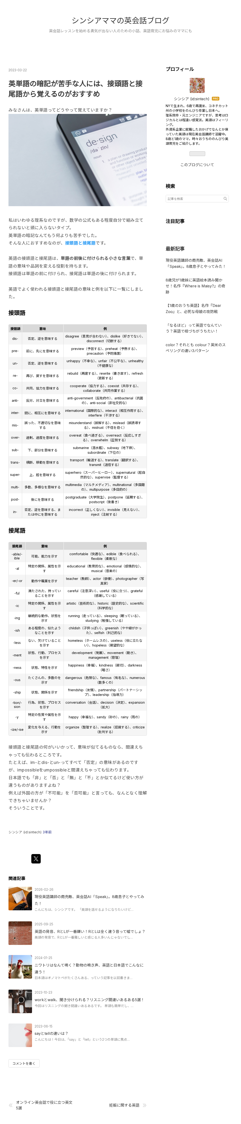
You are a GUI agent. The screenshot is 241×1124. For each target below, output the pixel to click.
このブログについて (197, 164)
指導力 (117, 695)
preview (77, 349)
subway (113, 448)
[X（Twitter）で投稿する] (36, 858)
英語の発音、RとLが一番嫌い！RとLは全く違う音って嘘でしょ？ (90, 931)
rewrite (105, 373)
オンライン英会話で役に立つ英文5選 (44, 1105)
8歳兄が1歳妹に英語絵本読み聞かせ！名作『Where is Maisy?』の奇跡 (195, 286)
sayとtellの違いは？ (51, 1033)
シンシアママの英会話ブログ (120, 20)
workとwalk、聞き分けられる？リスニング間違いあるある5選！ (90, 999)
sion (17, 707)
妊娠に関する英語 (124, 1105)
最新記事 (175, 249)
